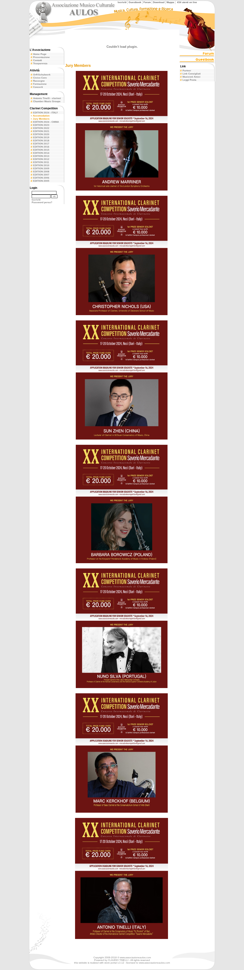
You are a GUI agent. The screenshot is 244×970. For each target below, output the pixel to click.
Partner (187, 70)
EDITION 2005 (41, 181)
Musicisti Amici (191, 76)
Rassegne (39, 81)
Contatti (37, 60)
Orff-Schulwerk (42, 74)
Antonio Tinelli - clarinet (47, 98)
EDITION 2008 (41, 171)
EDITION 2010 (41, 165)
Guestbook (135, 2)
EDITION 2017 (41, 143)
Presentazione (41, 57)
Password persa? (42, 202)
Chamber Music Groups (47, 101)
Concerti (38, 87)
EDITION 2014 (41, 153)
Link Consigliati (192, 73)
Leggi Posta (189, 80)
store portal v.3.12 (114, 962)
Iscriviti (122, 2)
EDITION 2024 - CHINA (46, 122)
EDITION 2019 (41, 137)
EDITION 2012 (41, 159)
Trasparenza (40, 63)
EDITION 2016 (41, 146)
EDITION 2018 (41, 140)
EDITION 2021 (41, 131)
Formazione (40, 84)
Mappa (170, 2)
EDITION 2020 (41, 134)
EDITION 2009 (41, 168)
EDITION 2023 (41, 125)
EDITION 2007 (41, 174)
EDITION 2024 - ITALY (45, 112)
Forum (147, 2)
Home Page (39, 54)
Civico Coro (40, 77)
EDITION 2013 (41, 156)
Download (158, 2)
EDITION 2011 (41, 162)
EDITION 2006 (41, 177)
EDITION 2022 (41, 128)
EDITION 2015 (41, 149)
